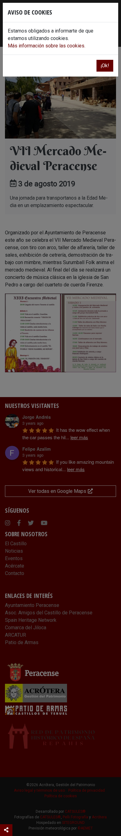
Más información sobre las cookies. (46, 46)
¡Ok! (105, 66)
